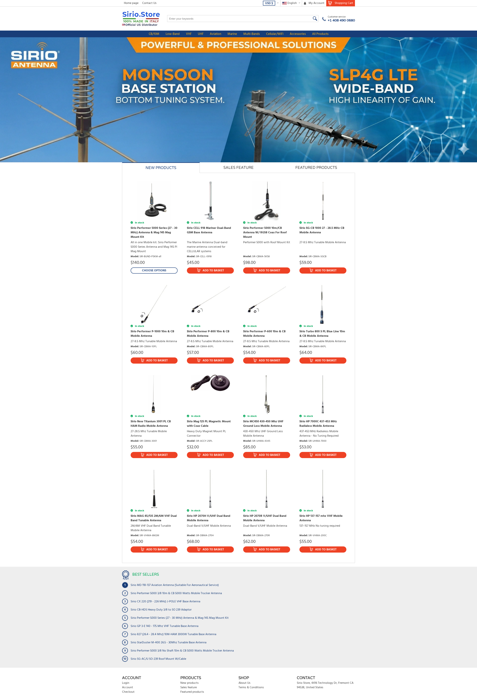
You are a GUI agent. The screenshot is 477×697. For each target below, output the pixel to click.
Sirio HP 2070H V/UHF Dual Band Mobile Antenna (208, 518)
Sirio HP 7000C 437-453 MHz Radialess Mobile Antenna (318, 423)
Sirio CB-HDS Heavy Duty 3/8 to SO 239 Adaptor (161, 609)
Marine (232, 34)
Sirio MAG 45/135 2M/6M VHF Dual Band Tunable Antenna (154, 518)
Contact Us (149, 3)
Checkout (128, 692)
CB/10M (154, 34)
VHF (189, 34)
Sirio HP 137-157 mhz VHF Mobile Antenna (321, 518)
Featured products (192, 692)
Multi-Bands (251, 34)
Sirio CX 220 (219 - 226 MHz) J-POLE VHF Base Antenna (165, 601)
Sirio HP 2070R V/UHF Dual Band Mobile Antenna (264, 518)
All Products (320, 34)
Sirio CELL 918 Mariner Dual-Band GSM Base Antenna (209, 230)
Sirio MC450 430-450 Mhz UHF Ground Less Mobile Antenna (263, 423)
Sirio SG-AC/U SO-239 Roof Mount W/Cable (158, 659)
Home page (131, 3)
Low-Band (173, 34)
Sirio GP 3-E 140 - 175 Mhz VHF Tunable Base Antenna (164, 626)
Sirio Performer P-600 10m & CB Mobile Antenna (264, 333)
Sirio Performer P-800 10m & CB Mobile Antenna (208, 333)
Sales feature (188, 687)
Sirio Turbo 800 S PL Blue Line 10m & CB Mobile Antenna (322, 333)
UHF (200, 34)
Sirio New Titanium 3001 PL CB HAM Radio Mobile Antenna (151, 423)
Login (125, 683)
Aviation (215, 34)
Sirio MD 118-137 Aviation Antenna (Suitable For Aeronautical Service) (175, 585)
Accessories (298, 34)
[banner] (238, 99)
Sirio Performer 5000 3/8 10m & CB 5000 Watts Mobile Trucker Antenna (176, 593)
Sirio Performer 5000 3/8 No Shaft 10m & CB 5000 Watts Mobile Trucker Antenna (182, 650)
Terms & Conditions (251, 687)
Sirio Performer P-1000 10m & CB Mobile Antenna (152, 333)
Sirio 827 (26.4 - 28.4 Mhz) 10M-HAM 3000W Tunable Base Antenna (173, 634)
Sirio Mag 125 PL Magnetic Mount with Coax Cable (209, 423)
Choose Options (154, 270)
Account (127, 687)
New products (189, 683)
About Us (244, 683)
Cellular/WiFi (274, 34)
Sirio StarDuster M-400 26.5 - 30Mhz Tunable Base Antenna (168, 642)
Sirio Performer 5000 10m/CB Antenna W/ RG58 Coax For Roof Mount (265, 232)
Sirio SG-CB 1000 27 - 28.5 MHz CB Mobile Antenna (321, 230)
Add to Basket (213, 270)
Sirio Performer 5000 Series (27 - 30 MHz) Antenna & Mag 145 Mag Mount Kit (154, 232)
